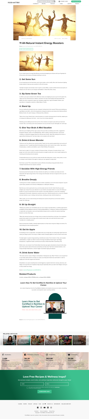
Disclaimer (36, 411)
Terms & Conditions (44, 411)
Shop (69, 3)
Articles (35, 403)
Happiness (29, 38)
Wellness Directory (66, 403)
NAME (23, 383)
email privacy (57, 387)
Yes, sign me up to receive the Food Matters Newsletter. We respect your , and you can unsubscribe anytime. (44, 388)
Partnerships (57, 403)
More (76, 3)
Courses (35, 3)
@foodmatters (8, 354)
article (24, 38)
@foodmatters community (33, 354)
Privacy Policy (52, 411)
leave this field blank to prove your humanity (5, 371)
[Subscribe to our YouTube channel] (44, 407)
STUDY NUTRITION (76, 1)
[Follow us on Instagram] (41, 407)
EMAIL (48, 383)
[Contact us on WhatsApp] (51, 407)
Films (61, 3)
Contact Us (50, 403)
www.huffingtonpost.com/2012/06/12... (33, 46)
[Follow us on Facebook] (37, 407)
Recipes (44, 3)
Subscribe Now (44, 391)
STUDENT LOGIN (64, 1)
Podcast (53, 3)
